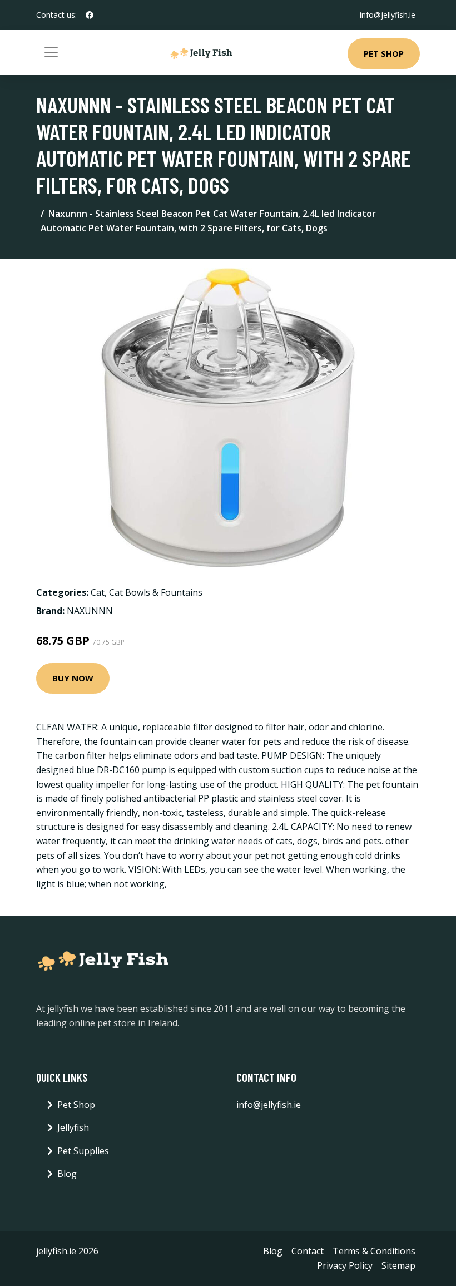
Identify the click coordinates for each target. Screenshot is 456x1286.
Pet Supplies (83, 1151)
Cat (98, 592)
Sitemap (398, 1265)
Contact (307, 1251)
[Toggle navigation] (51, 52)
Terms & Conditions (374, 1251)
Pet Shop (384, 53)
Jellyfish (73, 1127)
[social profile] (89, 15)
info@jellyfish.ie (387, 14)
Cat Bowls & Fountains (155, 592)
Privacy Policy (345, 1265)
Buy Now (72, 678)
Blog (67, 1174)
